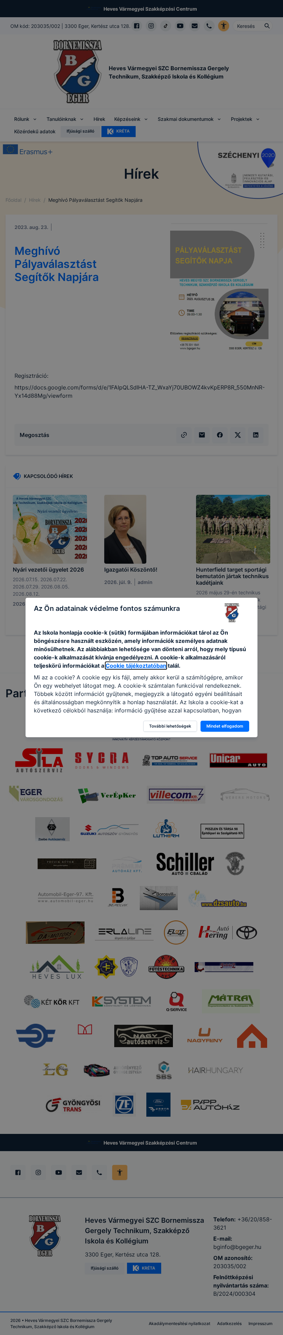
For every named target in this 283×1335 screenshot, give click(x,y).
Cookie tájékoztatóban (136, 665)
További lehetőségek (170, 726)
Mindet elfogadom (224, 726)
